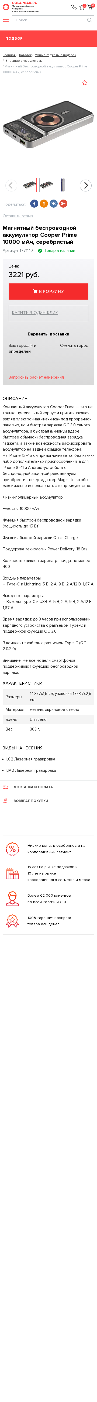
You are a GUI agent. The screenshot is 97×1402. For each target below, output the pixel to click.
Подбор (14, 38)
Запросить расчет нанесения (36, 377)
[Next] (86, 185)
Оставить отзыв (18, 216)
